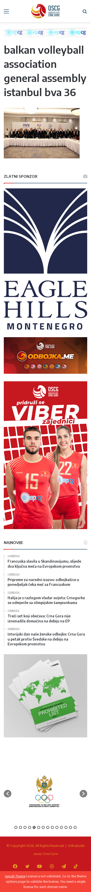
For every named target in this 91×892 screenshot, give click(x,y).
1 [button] (15, 827)
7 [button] (43, 827)
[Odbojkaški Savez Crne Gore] (45, 11)
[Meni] (6, 13)
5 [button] (34, 827)
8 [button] (47, 827)
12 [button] (65, 827)
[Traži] (84, 13)
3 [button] (25, 827)
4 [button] (29, 827)
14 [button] (75, 827)
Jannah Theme (15, 876)
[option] (44, 791)
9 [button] (52, 827)
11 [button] (61, 827)
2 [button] (20, 827)
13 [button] (70, 827)
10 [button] (56, 827)
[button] (7, 793)
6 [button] (38, 827)
